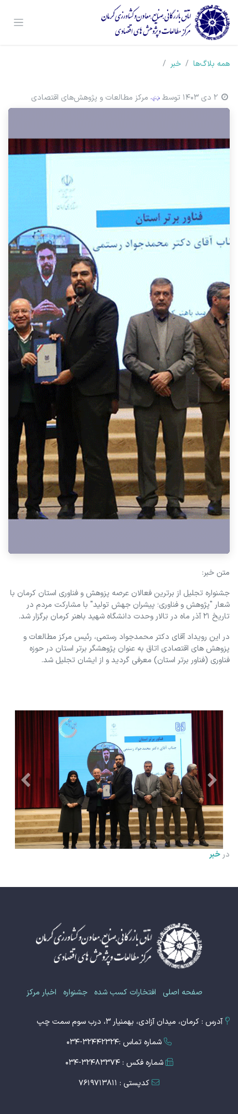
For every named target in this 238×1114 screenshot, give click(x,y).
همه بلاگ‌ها (211, 64)
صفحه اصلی (183, 992)
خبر (175, 64)
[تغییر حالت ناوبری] (18, 22)
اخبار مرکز (41, 992)
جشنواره (75, 992)
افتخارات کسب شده (125, 992)
